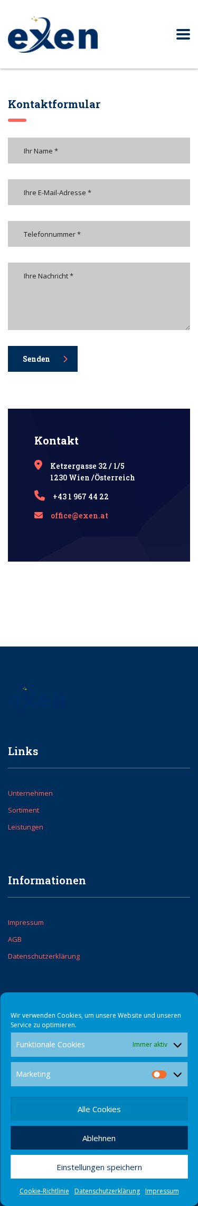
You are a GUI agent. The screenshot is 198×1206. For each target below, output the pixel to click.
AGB (15, 939)
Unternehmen (30, 793)
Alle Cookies (99, 1109)
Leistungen (25, 827)
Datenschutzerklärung (107, 1190)
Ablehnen (99, 1138)
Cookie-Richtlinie (44, 1190)
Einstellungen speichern (99, 1167)
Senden (36, 359)
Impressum (162, 1190)
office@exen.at (79, 515)
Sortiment (23, 810)
